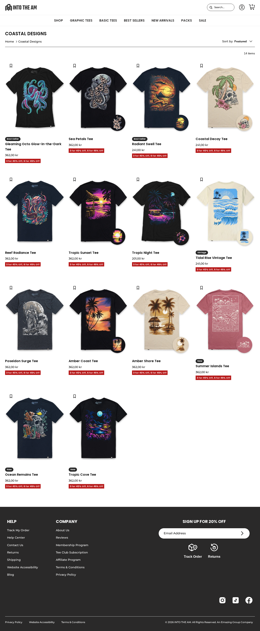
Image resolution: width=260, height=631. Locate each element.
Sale (202, 20)
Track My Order (18, 530)
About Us (62, 530)
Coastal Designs (30, 41)
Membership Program (72, 545)
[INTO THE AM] (21, 7)
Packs (186, 20)
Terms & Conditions (70, 567)
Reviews (62, 537)
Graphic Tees (81, 20)
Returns (13, 552)
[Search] (210, 7)
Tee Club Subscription (72, 552)
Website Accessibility (22, 567)
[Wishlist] (11, 65)
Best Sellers (134, 20)
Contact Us (15, 545)
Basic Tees (108, 20)
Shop (58, 20)
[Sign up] (242, 533)
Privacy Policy (66, 574)
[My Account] (241, 7)
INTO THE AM (182, 622)
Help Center (16, 537)
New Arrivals (163, 20)
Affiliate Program (68, 560)
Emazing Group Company (237, 622)
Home (9, 41)
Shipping (14, 560)
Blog (10, 574)
